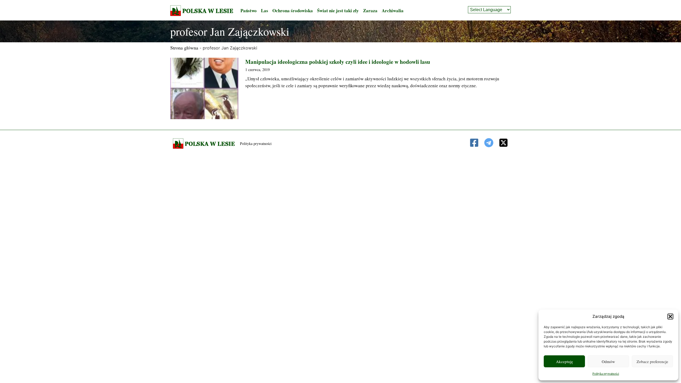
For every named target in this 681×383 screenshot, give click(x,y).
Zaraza (370, 10)
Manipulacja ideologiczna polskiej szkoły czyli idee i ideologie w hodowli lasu (337, 62)
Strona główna (184, 47)
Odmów (608, 361)
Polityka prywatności (605, 373)
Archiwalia (393, 10)
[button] (670, 316)
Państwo (248, 10)
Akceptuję (564, 361)
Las (264, 10)
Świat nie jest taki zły (338, 10)
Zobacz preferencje (652, 361)
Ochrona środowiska (292, 10)
